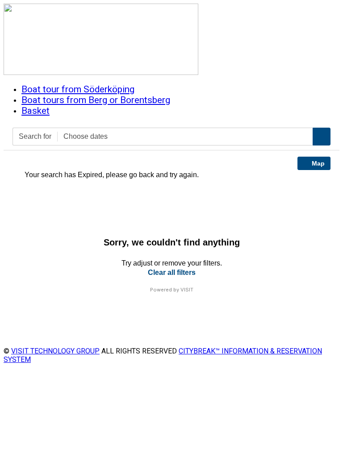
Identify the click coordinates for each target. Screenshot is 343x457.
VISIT (186, 290)
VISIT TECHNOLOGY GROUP (55, 351)
